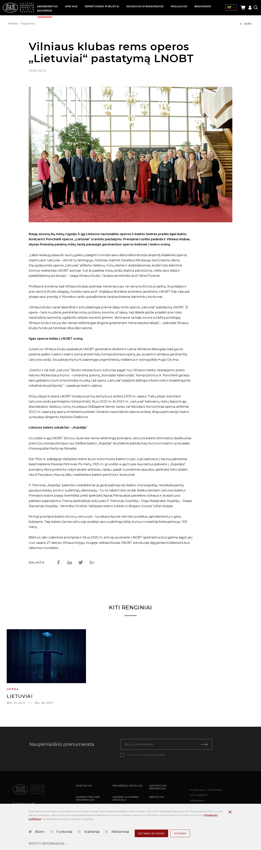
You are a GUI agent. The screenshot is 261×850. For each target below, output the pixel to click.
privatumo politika (154, 754)
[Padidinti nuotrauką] (130, 155)
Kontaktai (84, 785)
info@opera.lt (197, 800)
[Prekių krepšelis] (242, 7)
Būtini (39, 832)
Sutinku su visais (151, 833)
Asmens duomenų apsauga (126, 798)
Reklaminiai (120, 832)
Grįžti (247, 23)
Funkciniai (64, 832)
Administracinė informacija (88, 798)
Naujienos (28, 23)
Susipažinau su (146, 754)
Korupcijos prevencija (158, 787)
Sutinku (180, 833)
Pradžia (13, 23)
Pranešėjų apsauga (128, 785)
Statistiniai (91, 832)
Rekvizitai (156, 796)
